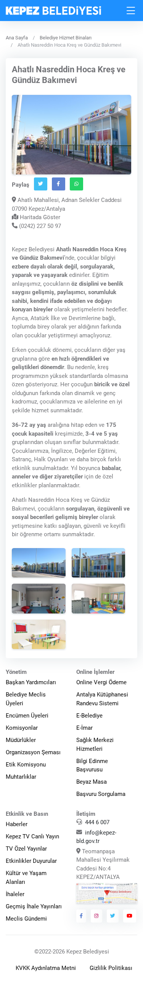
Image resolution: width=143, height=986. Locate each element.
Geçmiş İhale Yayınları (34, 906)
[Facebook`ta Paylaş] (58, 183)
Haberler (16, 824)
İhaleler (15, 894)
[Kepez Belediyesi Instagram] (96, 916)
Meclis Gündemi (26, 918)
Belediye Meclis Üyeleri (26, 699)
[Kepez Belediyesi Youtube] (129, 916)
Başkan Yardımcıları (31, 682)
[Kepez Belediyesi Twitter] (113, 916)
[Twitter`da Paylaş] (40, 183)
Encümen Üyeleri (27, 715)
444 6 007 (97, 822)
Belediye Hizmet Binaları (66, 38)
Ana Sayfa (17, 38)
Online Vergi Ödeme (101, 682)
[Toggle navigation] (131, 10)
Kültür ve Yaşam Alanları (26, 877)
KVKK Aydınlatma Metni (46, 968)
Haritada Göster (39, 217)
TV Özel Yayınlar (26, 848)
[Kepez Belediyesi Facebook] (81, 916)
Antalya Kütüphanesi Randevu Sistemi (102, 699)
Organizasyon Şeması (33, 752)
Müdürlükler (21, 740)
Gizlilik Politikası (111, 968)
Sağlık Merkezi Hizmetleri (95, 744)
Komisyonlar (22, 727)
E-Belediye (89, 715)
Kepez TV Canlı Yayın (32, 836)
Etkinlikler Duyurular (31, 860)
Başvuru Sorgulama (100, 794)
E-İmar (84, 727)
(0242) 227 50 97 (39, 226)
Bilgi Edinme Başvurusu (92, 765)
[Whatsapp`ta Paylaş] (76, 183)
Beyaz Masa (91, 781)
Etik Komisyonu (26, 764)
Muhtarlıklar (21, 776)
